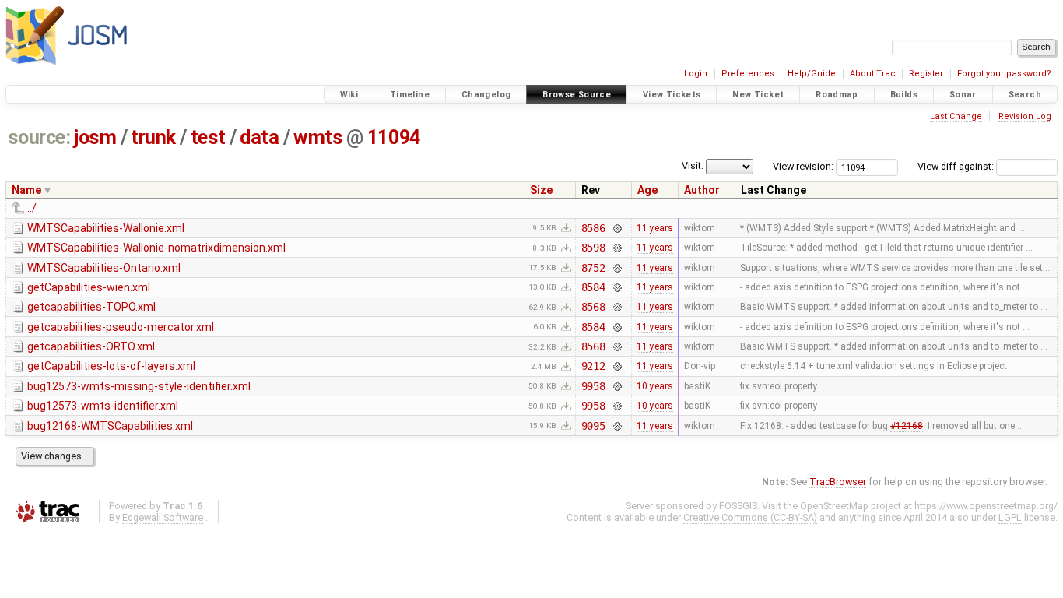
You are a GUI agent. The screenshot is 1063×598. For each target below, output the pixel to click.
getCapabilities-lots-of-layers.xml (111, 366)
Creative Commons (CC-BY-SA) (750, 517)
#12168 (906, 425)
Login (695, 74)
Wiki (349, 95)
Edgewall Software (162, 517)
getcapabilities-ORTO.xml (91, 346)
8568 (593, 307)
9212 (593, 366)
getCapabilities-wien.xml (88, 287)
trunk (153, 137)
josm (95, 137)
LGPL (1010, 517)
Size (541, 190)
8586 (593, 228)
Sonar (963, 95)
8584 (593, 287)
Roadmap (837, 95)
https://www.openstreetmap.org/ (986, 506)
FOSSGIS (738, 506)
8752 (593, 268)
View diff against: (956, 166)
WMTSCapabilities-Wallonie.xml (105, 228)
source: (39, 137)
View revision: (803, 166)
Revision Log (1024, 116)
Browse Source (576, 95)
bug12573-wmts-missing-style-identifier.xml (139, 386)
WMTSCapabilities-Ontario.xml (104, 268)
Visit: (692, 165)
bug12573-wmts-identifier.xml (102, 405)
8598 (593, 247)
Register (926, 74)
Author (702, 190)
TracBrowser (837, 481)
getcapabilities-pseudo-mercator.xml (120, 327)
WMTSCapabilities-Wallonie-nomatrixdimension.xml (156, 247)
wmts (317, 137)
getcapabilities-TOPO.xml (91, 307)
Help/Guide (812, 74)
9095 (593, 426)
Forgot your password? (1004, 74)
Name (26, 190)
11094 (393, 137)
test (208, 137)
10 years (655, 386)
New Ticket (758, 95)
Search (1025, 95)
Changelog (485, 95)
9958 (593, 386)
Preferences (747, 74)
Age (647, 190)
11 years (655, 228)
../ (32, 208)
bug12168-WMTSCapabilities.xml (110, 426)
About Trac (873, 74)
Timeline (410, 95)
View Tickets (672, 95)
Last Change (956, 116)
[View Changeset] (617, 228)
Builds (903, 95)
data (259, 137)
